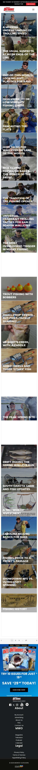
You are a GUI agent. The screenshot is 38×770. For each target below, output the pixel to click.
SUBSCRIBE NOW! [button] (19, 690)
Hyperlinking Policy (19, 758)
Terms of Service (19, 755)
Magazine (19, 735)
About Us (19, 720)
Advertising (19, 717)
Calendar (19, 743)
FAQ (19, 723)
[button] (10, 705)
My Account (19, 715)
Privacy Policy (19, 752)
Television (19, 737)
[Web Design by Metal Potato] (19, 767)
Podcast (19, 740)
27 (26, 640)
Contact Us (19, 725)
